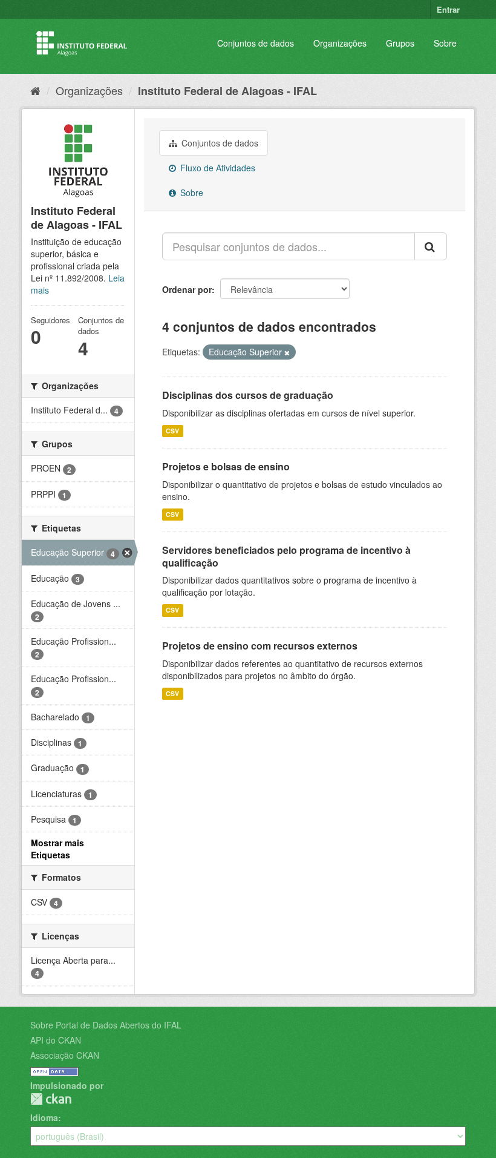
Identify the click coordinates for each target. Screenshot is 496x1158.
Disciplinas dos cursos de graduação (247, 395)
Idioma (44, 1117)
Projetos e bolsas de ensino (226, 466)
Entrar (448, 9)
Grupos (400, 43)
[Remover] (287, 352)
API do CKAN (55, 1040)
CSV (172, 430)
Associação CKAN (64, 1055)
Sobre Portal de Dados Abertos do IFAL (105, 1025)
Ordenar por (187, 289)
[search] (430, 246)
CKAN (50, 1099)
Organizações (340, 43)
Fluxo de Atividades (216, 168)
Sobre (445, 43)
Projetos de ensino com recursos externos (259, 646)
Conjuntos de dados (255, 43)
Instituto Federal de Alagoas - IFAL (227, 91)
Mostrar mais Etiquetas (57, 849)
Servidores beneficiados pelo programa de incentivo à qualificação (286, 556)
